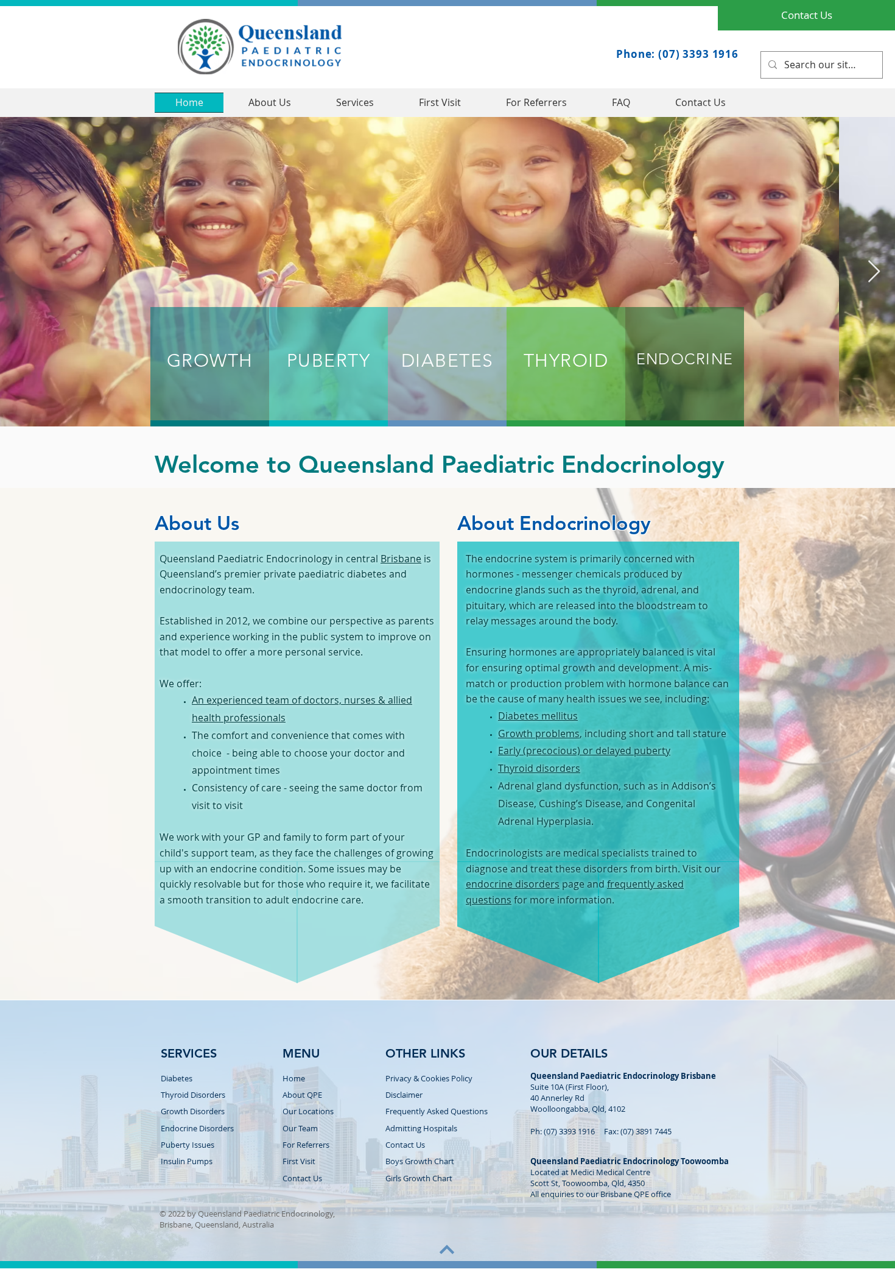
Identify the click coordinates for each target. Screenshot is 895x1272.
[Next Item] (874, 272)
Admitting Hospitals (421, 1128)
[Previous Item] (21, 272)
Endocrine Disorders (197, 1128)
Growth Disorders (193, 1111)
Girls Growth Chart (418, 1178)
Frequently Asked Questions (436, 1111)
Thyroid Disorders (193, 1094)
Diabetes (176, 1078)
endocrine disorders (513, 884)
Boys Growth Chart (419, 1161)
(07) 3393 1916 (569, 1131)
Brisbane (401, 558)
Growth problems (539, 733)
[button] (355, 103)
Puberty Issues (187, 1144)
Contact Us (405, 1144)
